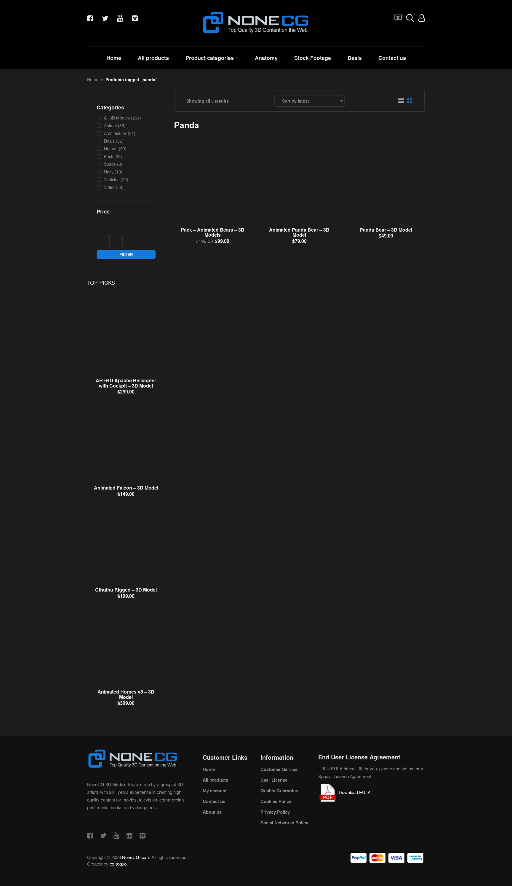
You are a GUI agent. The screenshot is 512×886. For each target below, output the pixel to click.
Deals (355, 58)
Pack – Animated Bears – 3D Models (212, 232)
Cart (396, 19)
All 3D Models (117, 118)
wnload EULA (357, 792)
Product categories (209, 58)
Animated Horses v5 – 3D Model (125, 694)
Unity (108, 172)
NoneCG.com (135, 857)
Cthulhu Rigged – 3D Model (126, 589)
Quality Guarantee (279, 790)
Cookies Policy (275, 801)
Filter (126, 254)
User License (273, 780)
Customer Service (278, 769)
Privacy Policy (275, 812)
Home (113, 58)
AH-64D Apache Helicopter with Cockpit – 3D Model (126, 383)
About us (212, 812)
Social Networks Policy (284, 822)
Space (110, 164)
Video (109, 187)
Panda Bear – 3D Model (386, 229)
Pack (108, 156)
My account (215, 790)
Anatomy (266, 58)
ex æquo (118, 863)
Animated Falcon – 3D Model (126, 487)
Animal (110, 125)
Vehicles (111, 179)
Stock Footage (312, 58)
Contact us (392, 58)
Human (111, 149)
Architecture (115, 133)
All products (153, 58)
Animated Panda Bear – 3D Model (299, 232)
